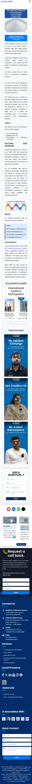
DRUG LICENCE (8, 650)
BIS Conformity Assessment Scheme (16, 248)
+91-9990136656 (19, 632)
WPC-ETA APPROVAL (9, 660)
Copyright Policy (23, 778)
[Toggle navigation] (30, 1)
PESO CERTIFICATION (9, 652)
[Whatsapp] (2, 582)
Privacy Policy (7, 778)
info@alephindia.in (11, 637)
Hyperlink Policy (18, 779)
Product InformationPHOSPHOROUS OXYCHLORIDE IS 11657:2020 (16, 38)
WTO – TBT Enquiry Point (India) (13, 694)
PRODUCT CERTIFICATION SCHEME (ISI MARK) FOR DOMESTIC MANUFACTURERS (17, 528)
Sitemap (15, 778)
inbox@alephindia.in (12, 639)
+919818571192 (10, 632)
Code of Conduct (7, 779)
